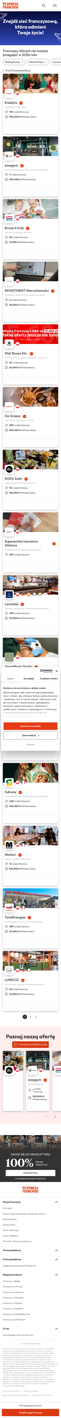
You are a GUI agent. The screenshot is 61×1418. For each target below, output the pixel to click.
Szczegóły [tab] (28, 678)
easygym (11, 165)
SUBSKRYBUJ (30, 1172)
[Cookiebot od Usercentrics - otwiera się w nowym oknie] (40, 671)
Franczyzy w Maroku (12, 1303)
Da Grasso (13, 416)
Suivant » (36, 1017)
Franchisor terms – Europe (41, 1395)
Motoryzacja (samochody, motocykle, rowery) (24, 1213)
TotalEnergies (15, 917)
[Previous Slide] (47, 1117)
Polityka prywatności (11, 1391)
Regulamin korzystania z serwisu (16, 1395)
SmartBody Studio (18, 666)
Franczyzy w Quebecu (13, 1308)
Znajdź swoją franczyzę (30, 1412)
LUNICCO (12, 980)
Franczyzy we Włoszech (14, 1319)
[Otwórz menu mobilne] (54, 5)
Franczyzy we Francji (12, 1286)
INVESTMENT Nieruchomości (27, 290)
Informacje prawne (30, 1391)
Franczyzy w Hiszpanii (13, 1292)
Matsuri (10, 854)
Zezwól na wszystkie (30, 726)
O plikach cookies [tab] (49, 678)
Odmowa (30, 744)
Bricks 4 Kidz (14, 228)
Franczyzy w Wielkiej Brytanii (16, 1314)
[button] (44, 5)
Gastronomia (9, 1224)
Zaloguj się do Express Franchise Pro (19, 1265)
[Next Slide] (55, 1117)
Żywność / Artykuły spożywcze (17, 1241)
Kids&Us (11, 102)
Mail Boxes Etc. (16, 353)
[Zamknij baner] (57, 671)
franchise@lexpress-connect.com (18, 1335)
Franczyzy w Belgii (11, 1281)
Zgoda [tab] (10, 678)
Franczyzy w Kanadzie (13, 1297)
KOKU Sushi (13, 478)
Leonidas (11, 604)
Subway (10, 792)
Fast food (7, 1208)
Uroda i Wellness (10, 1235)
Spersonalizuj (29, 735)
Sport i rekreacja (10, 1230)
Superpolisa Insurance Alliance (21, 543)
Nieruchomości (9, 1219)
